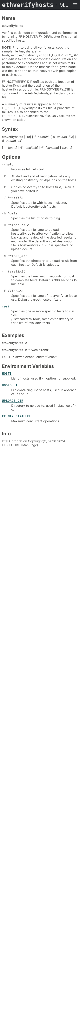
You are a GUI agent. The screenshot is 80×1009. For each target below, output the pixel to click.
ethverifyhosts (36, 5)
